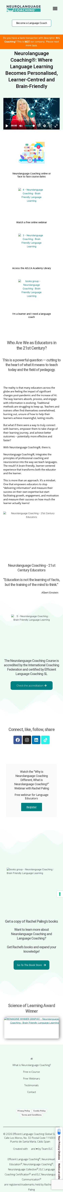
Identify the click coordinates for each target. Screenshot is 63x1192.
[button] (55, 8)
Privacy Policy (23, 1111)
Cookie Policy (39, 1111)
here (34, 45)
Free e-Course (31, 1071)
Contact (31, 1092)
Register (32, 807)
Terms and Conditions (31, 1115)
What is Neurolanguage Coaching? (31, 1065)
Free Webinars (31, 1078)
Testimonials (31, 1085)
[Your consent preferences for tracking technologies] (60, 894)
